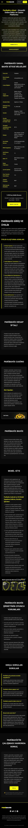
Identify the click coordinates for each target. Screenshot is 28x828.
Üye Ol (25, 1)
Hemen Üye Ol (14, 44)
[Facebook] (10, 811)
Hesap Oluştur (14, 204)
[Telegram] (17, 811)
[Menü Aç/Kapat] (2, 2)
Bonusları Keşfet (14, 49)
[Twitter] (13, 811)
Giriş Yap (19, 1)
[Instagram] (15, 811)
